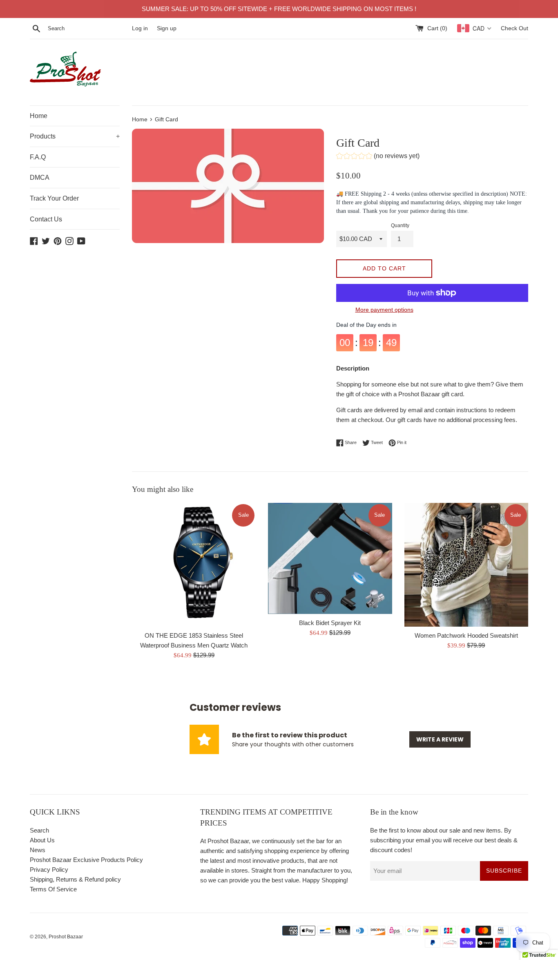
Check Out (514, 28)
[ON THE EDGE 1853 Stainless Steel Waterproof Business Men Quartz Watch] (194, 565)
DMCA (39, 177)
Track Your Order (54, 198)
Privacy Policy (49, 869)
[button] (378, 157)
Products (75, 136)
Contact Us (46, 219)
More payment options (384, 309)
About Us (42, 840)
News (37, 849)
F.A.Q (38, 157)
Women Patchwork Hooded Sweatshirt (466, 635)
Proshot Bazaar (66, 937)
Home (38, 115)
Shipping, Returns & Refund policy (75, 879)
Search (39, 830)
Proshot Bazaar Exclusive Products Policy (86, 859)
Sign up (166, 28)
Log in (140, 28)
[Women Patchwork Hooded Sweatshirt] (466, 565)
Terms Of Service (53, 889)
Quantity (400, 225)
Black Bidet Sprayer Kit (330, 622)
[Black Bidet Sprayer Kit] (330, 558)
